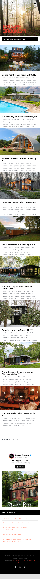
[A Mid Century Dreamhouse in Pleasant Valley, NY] (20, 355)
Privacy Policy (19, 560)
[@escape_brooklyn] (11, 456)
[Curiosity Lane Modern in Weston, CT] (20, 185)
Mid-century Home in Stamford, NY (19, 117)
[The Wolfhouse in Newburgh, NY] (20, 228)
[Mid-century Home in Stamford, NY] (20, 99)
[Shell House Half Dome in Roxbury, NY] (20, 141)
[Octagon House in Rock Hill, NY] (20, 313)
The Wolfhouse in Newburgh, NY (18, 245)
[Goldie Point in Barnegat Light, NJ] (20, 58)
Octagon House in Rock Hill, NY (17, 330)
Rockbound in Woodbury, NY (13, 534)
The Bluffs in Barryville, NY (15, 518)
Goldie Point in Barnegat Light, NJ (19, 75)
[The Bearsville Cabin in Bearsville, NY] (20, 398)
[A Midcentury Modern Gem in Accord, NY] (20, 269)
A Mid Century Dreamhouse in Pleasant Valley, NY (17, 373)
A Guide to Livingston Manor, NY (16, 523)
